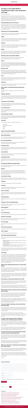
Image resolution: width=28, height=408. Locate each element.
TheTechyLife (10, 406)
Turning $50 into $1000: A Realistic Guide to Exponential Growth (10, 394)
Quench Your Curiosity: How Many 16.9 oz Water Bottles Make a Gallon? (11, 398)
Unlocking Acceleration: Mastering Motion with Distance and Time (10, 401)
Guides (3, 357)
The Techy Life (14, 1)
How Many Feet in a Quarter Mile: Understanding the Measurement (10, 392)
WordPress (17, 406)
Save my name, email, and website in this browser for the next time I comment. (12, 379)
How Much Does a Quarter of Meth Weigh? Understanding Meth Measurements (12, 397)
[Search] (10, 387)
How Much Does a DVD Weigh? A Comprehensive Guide (8, 395)
